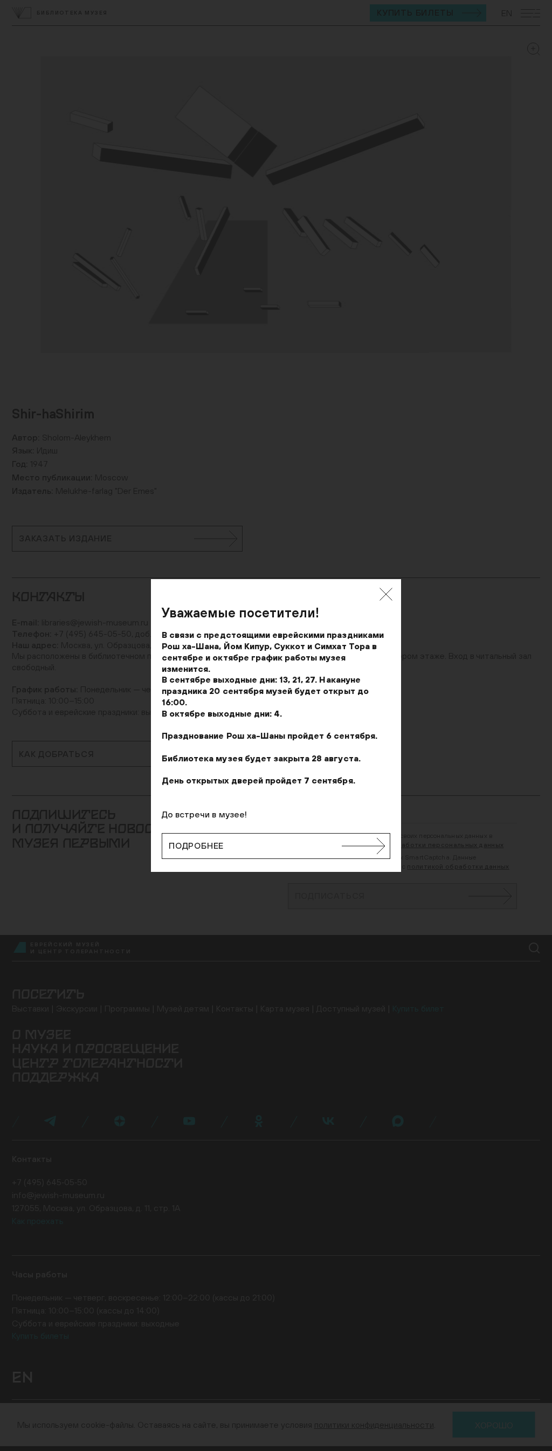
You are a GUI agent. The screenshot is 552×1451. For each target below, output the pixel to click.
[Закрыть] (386, 594)
